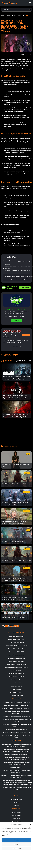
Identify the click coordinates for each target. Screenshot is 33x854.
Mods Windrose (16, 689)
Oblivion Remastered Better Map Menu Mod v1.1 (16, 754)
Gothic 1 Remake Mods (16, 695)
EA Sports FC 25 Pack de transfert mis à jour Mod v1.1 (16, 708)
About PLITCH (16, 320)
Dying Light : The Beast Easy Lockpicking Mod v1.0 (16, 702)
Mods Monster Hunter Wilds (16, 673)
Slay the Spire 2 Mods (16, 686)
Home (3, 15)
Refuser (16, 844)
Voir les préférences (17, 848)
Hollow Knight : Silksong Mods (16, 639)
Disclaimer (16, 805)
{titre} (16, 852)
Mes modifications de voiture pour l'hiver (16, 667)
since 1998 (25, 335)
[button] (30, 824)
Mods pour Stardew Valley (16, 661)
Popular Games (16, 812)
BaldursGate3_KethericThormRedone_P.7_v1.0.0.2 (17, 279)
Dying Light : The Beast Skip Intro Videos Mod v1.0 (16, 716)
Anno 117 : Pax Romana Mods (16, 655)
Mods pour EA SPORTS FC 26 (16, 652)
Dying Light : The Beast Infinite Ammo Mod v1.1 (16, 705)
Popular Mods (16, 818)
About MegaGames (16, 799)
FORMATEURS (21, 360)
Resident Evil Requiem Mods (16, 676)
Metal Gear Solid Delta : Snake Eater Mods (16, 645)
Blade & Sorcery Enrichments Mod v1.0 (16, 729)
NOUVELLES (8, 360)
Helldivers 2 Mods (16, 670)
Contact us (16, 802)
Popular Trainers (16, 815)
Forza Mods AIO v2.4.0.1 (16, 767)
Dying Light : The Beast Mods (16, 636)
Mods (26, 15)
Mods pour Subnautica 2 (16, 692)
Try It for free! (25, 287)
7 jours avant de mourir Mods (16, 642)
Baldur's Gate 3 (18, 15)
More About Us (16, 347)
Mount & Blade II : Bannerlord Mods (16, 664)
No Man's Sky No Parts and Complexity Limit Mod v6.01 (16, 732)
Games (9, 15)
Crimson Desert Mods (16, 683)
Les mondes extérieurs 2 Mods (16, 658)
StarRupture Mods (16, 680)
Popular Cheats (16, 821)
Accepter (16, 840)
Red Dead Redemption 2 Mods (16, 648)
